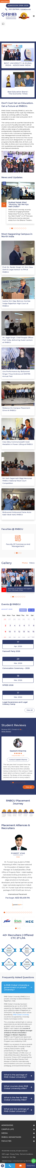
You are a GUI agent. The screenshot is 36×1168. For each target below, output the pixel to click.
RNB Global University (21, 1015)
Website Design (7, 1161)
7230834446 (25, 9)
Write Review (6, 731)
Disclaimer (5, 1157)
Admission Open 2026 (18, 5)
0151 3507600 (14, 9)
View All (30, 710)
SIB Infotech (29, 1161)
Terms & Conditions (26, 1154)
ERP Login (5, 1154)
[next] (33, 610)
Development (18, 1161)
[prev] (29, 610)
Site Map (13, 1157)
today (23, 610)
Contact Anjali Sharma (18, 760)
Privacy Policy (14, 1154)
